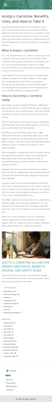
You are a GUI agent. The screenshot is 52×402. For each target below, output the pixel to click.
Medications (10, 291)
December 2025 (11, 347)
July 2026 (8, 326)
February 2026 (10, 341)
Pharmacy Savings (11, 294)
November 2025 (11, 350)
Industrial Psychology (12, 313)
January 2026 (9, 344)
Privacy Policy (10, 383)
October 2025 (10, 353)
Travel (7, 310)
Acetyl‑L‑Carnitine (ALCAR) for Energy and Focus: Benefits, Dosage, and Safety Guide (25, 266)
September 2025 (11, 356)
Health (7, 298)
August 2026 (9, 323)
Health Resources (11, 304)
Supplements (9, 301)
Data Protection (11, 386)
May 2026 (8, 332)
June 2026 (8, 329)
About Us (9, 380)
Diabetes (8, 307)
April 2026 (8, 335)
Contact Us (10, 390)
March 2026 (9, 338)
